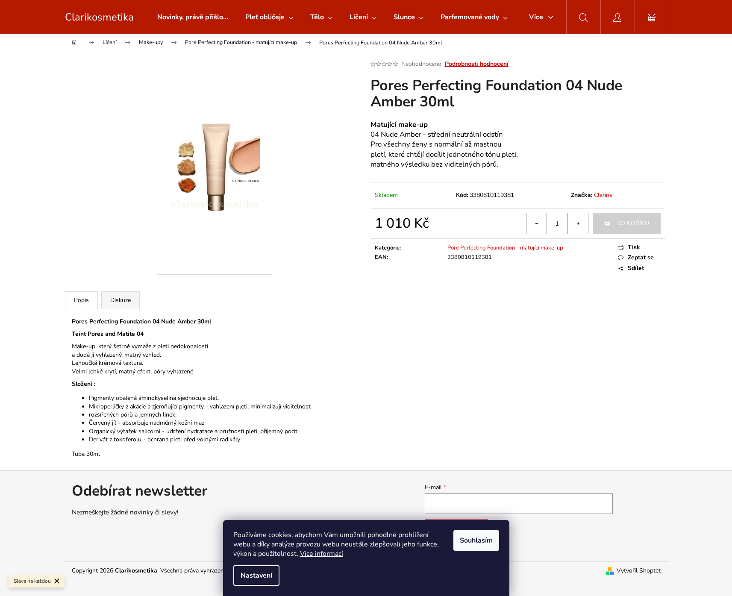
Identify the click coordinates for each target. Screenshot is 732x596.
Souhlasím (476, 540)
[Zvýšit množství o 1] (577, 223)
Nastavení (256, 575)
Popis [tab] (81, 300)
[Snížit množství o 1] (536, 223)
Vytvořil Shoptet (639, 571)
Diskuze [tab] (120, 300)
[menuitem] (193, 17)
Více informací (321, 553)
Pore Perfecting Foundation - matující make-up (505, 248)
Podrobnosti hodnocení (477, 64)
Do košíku (632, 223)
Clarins (603, 195)
